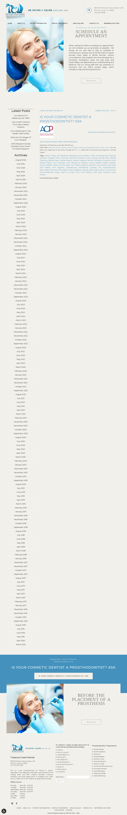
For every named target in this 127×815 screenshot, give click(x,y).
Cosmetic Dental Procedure (73, 158)
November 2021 (20, 383)
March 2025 (21, 226)
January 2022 (20, 375)
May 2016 (21, 637)
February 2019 (21, 508)
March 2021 (20, 414)
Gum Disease (59, 163)
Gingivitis (106, 160)
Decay (95, 158)
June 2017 (21, 586)
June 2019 (21, 492)
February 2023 (21, 324)
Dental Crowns (99, 759)
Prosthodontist (109, 168)
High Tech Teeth (73, 165)
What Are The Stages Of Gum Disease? (21, 138)
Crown (88, 158)
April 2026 (20, 176)
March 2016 (20, 645)
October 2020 (20, 430)
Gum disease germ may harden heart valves (21, 132)
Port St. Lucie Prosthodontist (22, 770)
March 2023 (21, 320)
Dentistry (98, 160)
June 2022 (20, 355)
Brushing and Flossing (105, 156)
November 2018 (20, 519)
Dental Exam (53, 160)
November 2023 (21, 289)
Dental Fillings (98, 749)
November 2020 (21, 426)
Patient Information (38, 23)
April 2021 (21, 410)
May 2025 (21, 219)
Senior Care (105, 170)
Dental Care (104, 158)
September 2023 (21, 297)
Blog (50, 147)
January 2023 (20, 328)
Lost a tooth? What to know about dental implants (21, 124)
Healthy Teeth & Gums (55, 165)
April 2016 (21, 641)
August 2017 (21, 578)
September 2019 (21, 480)
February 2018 (21, 555)
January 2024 (20, 281)
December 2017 (20, 562)
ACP (58, 156)
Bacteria (64, 156)
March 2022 (21, 367)
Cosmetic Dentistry (59, 147)
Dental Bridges (99, 756)
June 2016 (21, 633)
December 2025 (21, 191)
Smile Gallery (78, 23)
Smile (113, 170)
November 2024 (21, 242)
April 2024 (20, 269)
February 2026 (21, 183)
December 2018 (20, 516)
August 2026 (20, 160)
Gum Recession (73, 163)
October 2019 (20, 477)
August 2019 (21, 484)
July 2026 (21, 164)
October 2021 (20, 387)
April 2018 (21, 547)
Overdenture (71, 168)
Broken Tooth (89, 156)
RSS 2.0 (78, 150)
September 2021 (21, 391)
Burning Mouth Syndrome (52, 111)
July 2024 (21, 258)
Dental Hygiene (79, 160)
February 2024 (21, 277)
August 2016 (21, 625)
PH (100, 168)
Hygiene (84, 165)
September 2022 (21, 344)
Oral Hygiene (58, 168)
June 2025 (20, 215)
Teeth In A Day (67, 172)
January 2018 (20, 559)
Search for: (60, 777)
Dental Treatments (60, 23)
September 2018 (21, 527)
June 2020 (20, 445)
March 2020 (21, 457)
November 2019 (20, 473)
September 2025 (21, 203)
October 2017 (20, 570)
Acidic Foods (50, 156)
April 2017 (21, 594)
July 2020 (21, 441)
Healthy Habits (101, 163)
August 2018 (21, 531)
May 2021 (21, 406)
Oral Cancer (102, 165)
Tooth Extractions (100, 761)
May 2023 (21, 312)
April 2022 (20, 363)
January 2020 (20, 465)
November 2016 (20, 613)
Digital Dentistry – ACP (105, 111)
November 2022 (21, 336)
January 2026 (20, 187)
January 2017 (20, 605)
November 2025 (20, 195)
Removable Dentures (49, 170)
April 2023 (20, 316)
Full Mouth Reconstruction (103, 766)
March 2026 (21, 180)
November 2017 (20, 566)
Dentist (90, 160)
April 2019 (21, 500)
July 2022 (21, 351)
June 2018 (21, 539)
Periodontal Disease (88, 168)
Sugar (57, 172)
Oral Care (111, 165)
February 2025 (21, 230)
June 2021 (21, 402)
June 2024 (20, 262)
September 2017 (21, 574)
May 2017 (21, 590)
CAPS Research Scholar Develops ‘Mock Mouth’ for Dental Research (21, 146)
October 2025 (20, 199)
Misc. (102, 147)
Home (10, 23)
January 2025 (20, 234)
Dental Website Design (55, 813)
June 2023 (20, 308)
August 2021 (21, 394)
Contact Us (94, 23)
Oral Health (45, 168)
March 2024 (21, 273)
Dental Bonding (99, 771)
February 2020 (21, 461)
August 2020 (20, 437)
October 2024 (20, 246)
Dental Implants (72, 147)
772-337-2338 (99, 12)
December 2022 (21, 332)
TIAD (77, 172)
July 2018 (21, 535)
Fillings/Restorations (93, 147)
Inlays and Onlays (100, 773)
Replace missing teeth (83, 170)
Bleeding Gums (76, 156)
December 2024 (21, 238)
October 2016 (20, 617)
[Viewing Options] (3, 811)
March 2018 (20, 551)
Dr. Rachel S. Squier (44, 770)
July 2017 (21, 582)
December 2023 (21, 285)
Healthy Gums (87, 163)
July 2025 (21, 211)
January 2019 (20, 512)
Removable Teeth (65, 170)
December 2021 (20, 379)
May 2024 (21, 266)
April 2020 (20, 453)
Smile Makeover (47, 172)
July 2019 (21, 488)
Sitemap (69, 810)
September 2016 (21, 621)
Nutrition (92, 165)
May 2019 (21, 496)
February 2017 (21, 602)
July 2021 (21, 398)
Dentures (82, 147)
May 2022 (21, 359)
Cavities (43, 158)
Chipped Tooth (53, 158)
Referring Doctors (111, 23)
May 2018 (21, 543)
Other (107, 147)
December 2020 (21, 422)
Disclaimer (59, 810)
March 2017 (20, 598)
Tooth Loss (97, 172)
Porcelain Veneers (100, 769)
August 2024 (20, 254)
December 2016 (20, 609)
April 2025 (21, 223)
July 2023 (21, 305)
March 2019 (20, 504)
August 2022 (20, 348)
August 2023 (20, 301)
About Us (21, 23)
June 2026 (20, 168)
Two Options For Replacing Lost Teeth (21, 117)
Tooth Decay (86, 172)
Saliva (96, 170)
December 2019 (20, 469)
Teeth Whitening (99, 776)
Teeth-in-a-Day (99, 764)
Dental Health (66, 160)
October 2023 (20, 293)
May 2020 (21, 449)
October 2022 (20, 340)
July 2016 (21, 629)
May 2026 (21, 172)
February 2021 (21, 418)
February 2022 (21, 371)
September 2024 (21, 250)
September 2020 (21, 434)
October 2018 (20, 523)
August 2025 (20, 207)
